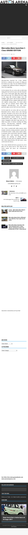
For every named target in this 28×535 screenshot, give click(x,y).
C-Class (7, 158)
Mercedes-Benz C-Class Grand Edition (12, 163)
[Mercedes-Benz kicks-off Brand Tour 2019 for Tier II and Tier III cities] (4, 219)
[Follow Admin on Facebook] (13, 186)
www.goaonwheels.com (16, 477)
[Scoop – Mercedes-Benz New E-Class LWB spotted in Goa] (4, 211)
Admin (13, 54)
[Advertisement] (14, 21)
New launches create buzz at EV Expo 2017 (14, 518)
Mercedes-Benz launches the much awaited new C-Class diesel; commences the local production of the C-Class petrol (17, 227)
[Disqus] (14, 250)
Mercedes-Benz (6, 160)
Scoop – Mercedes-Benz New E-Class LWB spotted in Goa (17, 210)
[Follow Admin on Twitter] (16, 186)
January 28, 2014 (6, 54)
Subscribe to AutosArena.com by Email (10, 310)
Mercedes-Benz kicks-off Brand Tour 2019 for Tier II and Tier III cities (17, 219)
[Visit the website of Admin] (11, 186)
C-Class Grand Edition (17, 158)
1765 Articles (19, 181)
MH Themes (14, 526)
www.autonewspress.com (8, 479)
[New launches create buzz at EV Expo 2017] (14, 509)
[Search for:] (14, 38)
